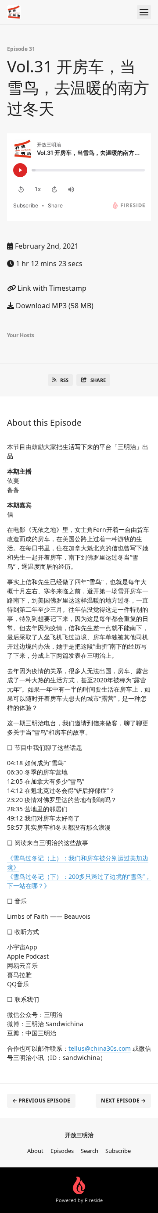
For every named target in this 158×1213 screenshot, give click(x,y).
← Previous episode (41, 1100)
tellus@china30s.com (99, 1048)
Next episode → (123, 1100)
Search (89, 1151)
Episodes (62, 1151)
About (35, 1151)
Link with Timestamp (51, 288)
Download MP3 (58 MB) (53, 305)
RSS (64, 380)
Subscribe (118, 1151)
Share (98, 380)
